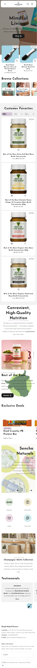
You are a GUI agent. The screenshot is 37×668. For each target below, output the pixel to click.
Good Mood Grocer (12, 662)
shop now (29, 458)
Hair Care (18, 114)
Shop (17, 36)
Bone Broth (7, 114)
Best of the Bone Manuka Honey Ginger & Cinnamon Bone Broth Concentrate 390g (18, 202)
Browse (6, 395)
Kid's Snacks (29, 114)
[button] (5, 4)
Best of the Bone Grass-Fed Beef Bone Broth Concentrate (18, 155)
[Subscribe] (33, 654)
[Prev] (19, 490)
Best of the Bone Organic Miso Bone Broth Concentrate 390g (18, 249)
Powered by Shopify (25, 662)
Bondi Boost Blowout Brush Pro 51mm (28, 67)
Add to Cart (7, 438)
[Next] (29, 490)
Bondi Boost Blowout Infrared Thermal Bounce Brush (10, 67)
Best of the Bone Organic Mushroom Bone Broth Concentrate (18, 295)
